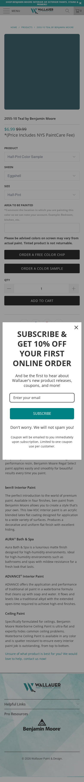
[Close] (76, 327)
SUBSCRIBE (42, 413)
